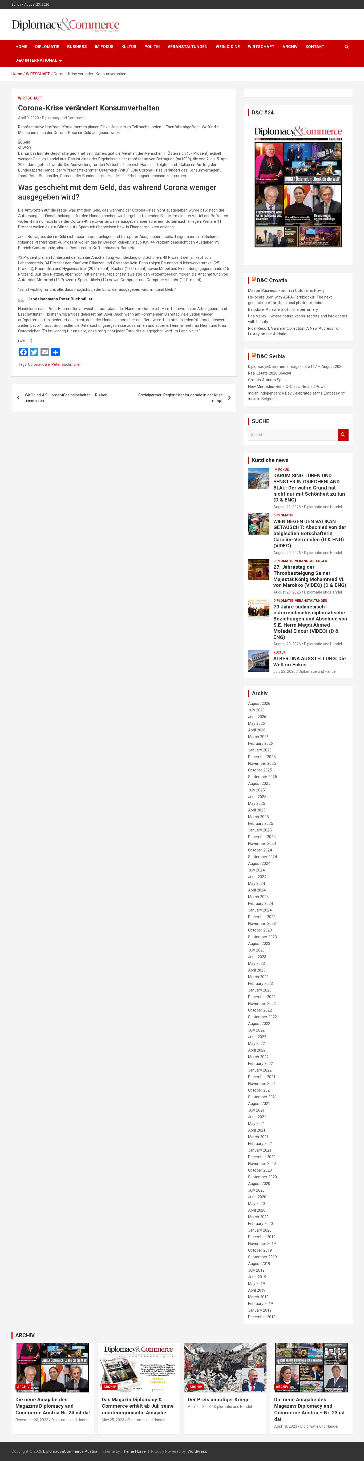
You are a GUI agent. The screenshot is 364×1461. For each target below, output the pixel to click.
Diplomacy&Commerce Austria (70, 1451)
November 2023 (262, 923)
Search (343, 435)
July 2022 (256, 1030)
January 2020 (260, 1230)
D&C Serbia (271, 356)
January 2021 (260, 1150)
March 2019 (258, 1297)
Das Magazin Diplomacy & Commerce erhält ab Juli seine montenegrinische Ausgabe (138, 1406)
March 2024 (258, 896)
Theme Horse (134, 1451)
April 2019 (256, 1290)
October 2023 (260, 930)
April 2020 (256, 1210)
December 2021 (262, 1076)
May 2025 (256, 803)
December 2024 (262, 836)
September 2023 (262, 936)
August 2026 (259, 703)
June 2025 (257, 796)
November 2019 (262, 1243)
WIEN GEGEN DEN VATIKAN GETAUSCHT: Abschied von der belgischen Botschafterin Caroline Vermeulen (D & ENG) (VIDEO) (309, 533)
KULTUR (129, 46)
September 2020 (262, 1177)
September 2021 (262, 1096)
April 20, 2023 (199, 1406)
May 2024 (256, 883)
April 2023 (256, 970)
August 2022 (259, 1023)
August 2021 (259, 1103)
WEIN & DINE (228, 46)
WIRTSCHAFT (261, 46)
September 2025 (262, 776)
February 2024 (260, 903)
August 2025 (259, 783)
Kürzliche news (270, 460)
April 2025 (256, 810)
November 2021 (262, 1083)
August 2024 (259, 863)
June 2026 (257, 716)
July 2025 (256, 790)
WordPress (197, 1451)
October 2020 (260, 1170)
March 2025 (258, 816)
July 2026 (256, 710)
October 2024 (260, 850)
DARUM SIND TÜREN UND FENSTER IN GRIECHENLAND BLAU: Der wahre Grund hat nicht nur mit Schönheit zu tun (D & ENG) (309, 487)
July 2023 (256, 950)
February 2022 (260, 1063)
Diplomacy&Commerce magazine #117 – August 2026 (295, 366)
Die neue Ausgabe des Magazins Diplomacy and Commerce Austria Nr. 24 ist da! (52, 1406)
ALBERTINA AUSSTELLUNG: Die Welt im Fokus (309, 661)
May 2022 (256, 1043)
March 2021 (258, 1136)
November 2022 (262, 1003)
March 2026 (258, 736)
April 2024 (256, 890)
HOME (21, 46)
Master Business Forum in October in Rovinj (286, 290)
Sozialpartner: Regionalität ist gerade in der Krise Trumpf (180, 398)
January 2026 (260, 750)
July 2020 (256, 1190)
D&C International (36, 60)
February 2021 (260, 1143)
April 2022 (256, 1050)
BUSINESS (77, 46)
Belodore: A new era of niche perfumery (283, 309)
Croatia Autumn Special (268, 379)
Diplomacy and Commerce (64, 118)
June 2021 (257, 1116)
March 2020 (258, 1217)
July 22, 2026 (284, 671)
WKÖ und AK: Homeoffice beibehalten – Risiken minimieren (66, 398)
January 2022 (260, 1070)
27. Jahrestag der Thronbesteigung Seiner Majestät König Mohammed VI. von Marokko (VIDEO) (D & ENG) (309, 576)
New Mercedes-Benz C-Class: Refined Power (287, 386)
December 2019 (262, 1237)
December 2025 (262, 756)
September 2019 (262, 1257)
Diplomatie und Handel (323, 507)
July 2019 (256, 1270)
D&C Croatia (272, 280)
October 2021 (260, 1090)
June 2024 (257, 876)
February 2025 (260, 823)
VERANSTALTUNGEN (188, 46)
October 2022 (260, 1010)
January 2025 (260, 830)
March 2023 (258, 976)
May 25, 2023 (113, 1420)
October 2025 (260, 770)
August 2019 (259, 1263)
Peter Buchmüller (66, 364)
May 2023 (256, 963)
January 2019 (260, 1310)
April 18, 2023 (285, 1426)
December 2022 (262, 996)
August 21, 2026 (287, 507)
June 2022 (257, 1036)
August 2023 (259, 943)
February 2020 (260, 1223)
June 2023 (257, 956)
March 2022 (258, 1056)
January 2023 (260, 990)
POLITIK (152, 46)
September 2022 (262, 1016)
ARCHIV (290, 46)
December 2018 (262, 1317)
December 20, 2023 (31, 1420)
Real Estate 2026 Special (269, 373)
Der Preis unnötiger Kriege (219, 1399)
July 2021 (256, 1110)
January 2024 (260, 910)
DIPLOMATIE (47, 46)
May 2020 (256, 1203)
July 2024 (256, 870)
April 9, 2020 (28, 118)
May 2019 (256, 1283)
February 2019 (260, 1303)
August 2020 (259, 1183)
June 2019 (257, 1277)
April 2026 (256, 730)
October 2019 (260, 1250)
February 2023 (260, 983)
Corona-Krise (39, 364)
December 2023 (262, 916)
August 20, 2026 (287, 553)
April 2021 (256, 1130)
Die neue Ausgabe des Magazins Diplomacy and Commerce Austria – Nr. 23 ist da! (309, 1409)
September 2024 (262, 856)
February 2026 (260, 743)
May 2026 (256, 723)
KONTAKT (315, 46)
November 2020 (262, 1163)
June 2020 (257, 1197)
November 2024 (262, 843)
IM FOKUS (104, 46)
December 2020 (262, 1157)
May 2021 (256, 1123)
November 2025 (262, 763)
